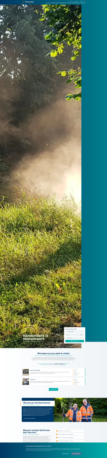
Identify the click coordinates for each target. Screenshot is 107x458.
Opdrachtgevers (75, 2)
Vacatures (48, 2)
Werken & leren (54, 2)
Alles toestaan (76, 453)
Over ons (69, 2)
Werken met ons (62, 2)
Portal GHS (82, 2)
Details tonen (65, 453)
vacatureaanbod (63, 364)
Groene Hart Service (59, 363)
